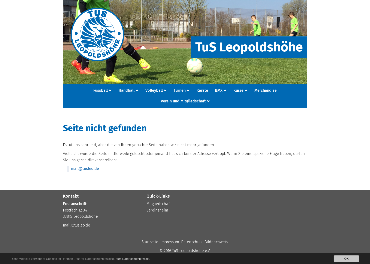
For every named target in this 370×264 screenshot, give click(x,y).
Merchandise (265, 90)
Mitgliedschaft (158, 203)
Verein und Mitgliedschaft (183, 101)
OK (346, 258)
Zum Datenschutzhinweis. (133, 258)
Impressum (169, 242)
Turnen (180, 90)
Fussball (100, 90)
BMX (218, 90)
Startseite (150, 242)
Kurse (238, 90)
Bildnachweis (216, 242)
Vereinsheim (157, 210)
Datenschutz (191, 242)
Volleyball (154, 90)
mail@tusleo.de (85, 168)
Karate (202, 90)
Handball (126, 90)
